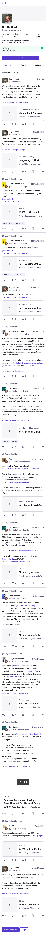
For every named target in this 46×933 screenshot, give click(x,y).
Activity (8, 65)
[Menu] (42, 58)
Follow (20, 58)
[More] (42, 124)
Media (23, 65)
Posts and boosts (9, 72)
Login (24, 930)
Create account (10, 930)
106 (15, 36)
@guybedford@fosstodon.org (12, 30)
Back (7, 3)
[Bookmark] (32, 124)
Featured (37, 65)
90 (3, 36)
